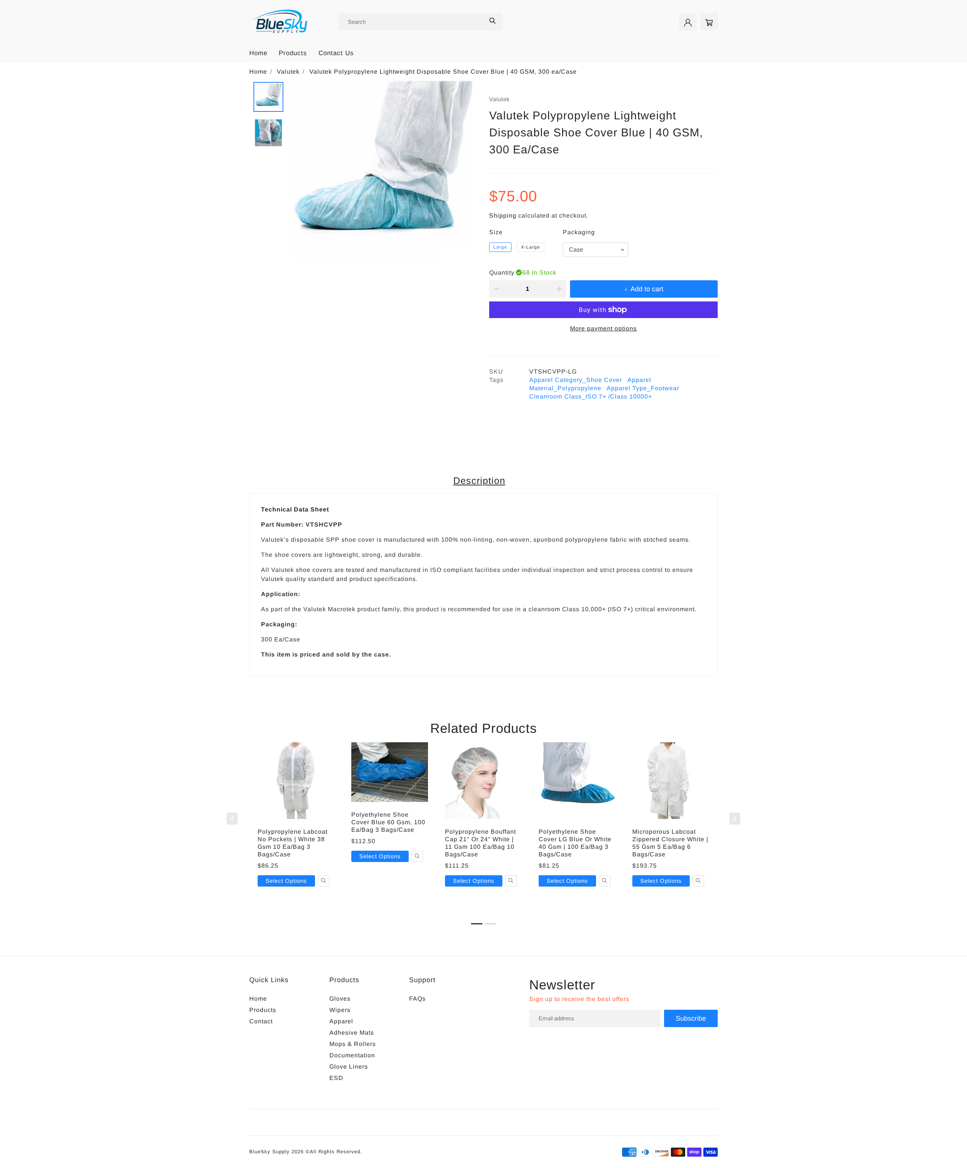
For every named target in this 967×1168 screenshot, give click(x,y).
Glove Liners (348, 1066)
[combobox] (410, 21)
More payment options (603, 328)
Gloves (340, 998)
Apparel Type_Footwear (643, 388)
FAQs (417, 998)
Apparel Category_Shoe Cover (575, 380)
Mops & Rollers (352, 1044)
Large (500, 247)
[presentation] (232, 819)
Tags (496, 380)
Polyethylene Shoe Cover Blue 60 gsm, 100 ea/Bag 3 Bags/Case (388, 822)
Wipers (340, 1010)
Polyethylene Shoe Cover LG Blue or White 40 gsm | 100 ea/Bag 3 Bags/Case (575, 842)
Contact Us (336, 53)
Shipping (502, 215)
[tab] (480, 481)
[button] (476, 923)
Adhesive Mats (351, 1032)
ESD (336, 1078)
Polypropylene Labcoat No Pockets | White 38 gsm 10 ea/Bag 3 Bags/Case (292, 842)
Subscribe (691, 1018)
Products (293, 53)
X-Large (530, 247)
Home (258, 53)
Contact (261, 1021)
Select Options (286, 881)
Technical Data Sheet (295, 509)
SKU (496, 371)
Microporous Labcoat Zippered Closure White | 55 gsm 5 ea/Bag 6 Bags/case (670, 842)
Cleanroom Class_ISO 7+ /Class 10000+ (590, 396)
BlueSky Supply (269, 1151)
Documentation (352, 1055)
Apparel (341, 1021)
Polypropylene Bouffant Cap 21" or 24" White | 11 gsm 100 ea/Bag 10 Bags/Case (480, 842)
